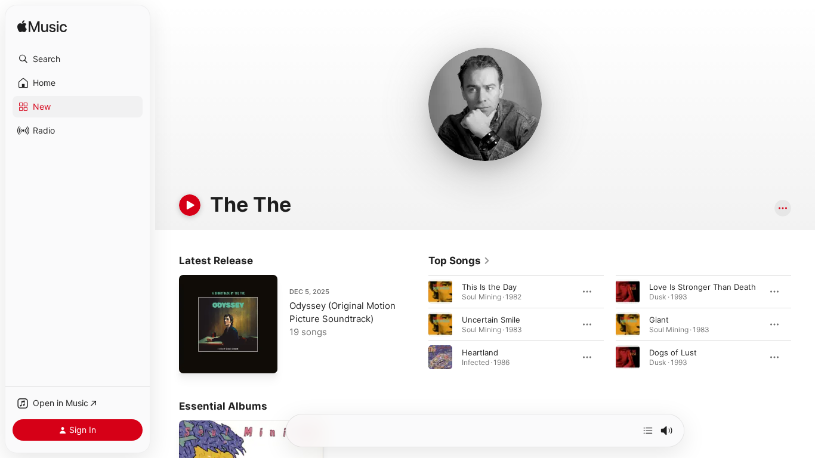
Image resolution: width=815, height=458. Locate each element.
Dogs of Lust (673, 352)
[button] (77, 59)
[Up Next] (648, 430)
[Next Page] (803, 324)
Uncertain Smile (491, 319)
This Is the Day (489, 287)
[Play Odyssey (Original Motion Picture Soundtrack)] (194, 358)
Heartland (480, 352)
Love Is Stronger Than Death (702, 287)
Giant (659, 319)
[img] (42, 27)
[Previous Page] (416, 324)
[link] (459, 260)
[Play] (189, 205)
